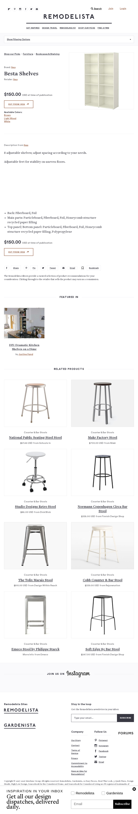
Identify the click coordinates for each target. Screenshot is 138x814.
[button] (95, 8)
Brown (7, 115)
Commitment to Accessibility (79, 764)
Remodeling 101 (68, 28)
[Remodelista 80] (14, 9)
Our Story (76, 740)
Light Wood (10, 118)
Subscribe (122, 804)
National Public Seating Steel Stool (35, 438)
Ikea (13, 67)
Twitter (102, 757)
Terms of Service (75, 751)
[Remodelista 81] (20, 9)
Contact (75, 745)
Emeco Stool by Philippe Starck (35, 649)
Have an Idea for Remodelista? (79, 772)
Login (123, 8)
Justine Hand (26, 354)
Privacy (74, 758)
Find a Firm (103, 28)
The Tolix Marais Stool (35, 580)
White (7, 121)
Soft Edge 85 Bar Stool (102, 649)
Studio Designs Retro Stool (35, 507)
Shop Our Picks (86, 28)
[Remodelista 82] (25, 9)
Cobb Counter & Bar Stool (102, 580)
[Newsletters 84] (36, 9)
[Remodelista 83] (31, 9)
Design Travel (49, 28)
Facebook (103, 751)
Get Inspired (33, 28)
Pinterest (103, 740)
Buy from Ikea (16, 104)
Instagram (104, 746)
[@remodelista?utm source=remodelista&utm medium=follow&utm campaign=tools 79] (9, 9)
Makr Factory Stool (102, 438)
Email (101, 762)
